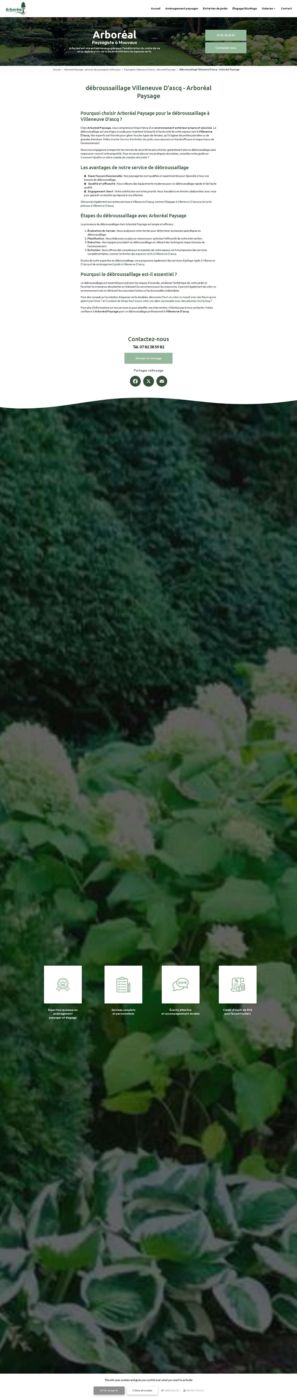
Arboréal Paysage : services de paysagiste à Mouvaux (92, 69)
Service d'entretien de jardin (136, 139)
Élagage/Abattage (244, 8)
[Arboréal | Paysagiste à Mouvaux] (16, 8)
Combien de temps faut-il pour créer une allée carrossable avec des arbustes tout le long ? (159, 301)
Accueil (155, 8)
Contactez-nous (226, 47)
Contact (286, 8)
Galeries (267, 8)
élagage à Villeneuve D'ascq (182, 201)
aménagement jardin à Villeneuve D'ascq (120, 264)
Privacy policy (195, 1390)
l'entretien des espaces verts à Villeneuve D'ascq (147, 253)
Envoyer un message (149, 358)
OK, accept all (110, 1390)
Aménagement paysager (181, 8)
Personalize (171, 1390)
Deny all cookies (143, 1390)
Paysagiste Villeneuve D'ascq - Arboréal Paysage (149, 69)
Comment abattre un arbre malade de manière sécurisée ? (115, 157)
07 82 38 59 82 (226, 35)
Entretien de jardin (215, 8)
